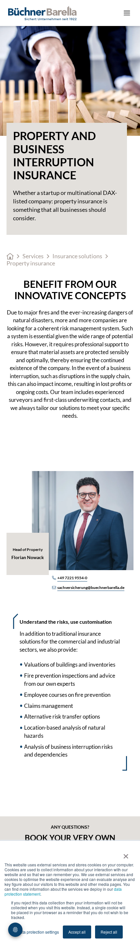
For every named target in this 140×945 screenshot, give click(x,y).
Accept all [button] (77, 932)
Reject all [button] (109, 932)
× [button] (126, 854)
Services (33, 256)
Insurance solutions (77, 256)
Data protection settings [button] (38, 932)
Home (10, 256)
